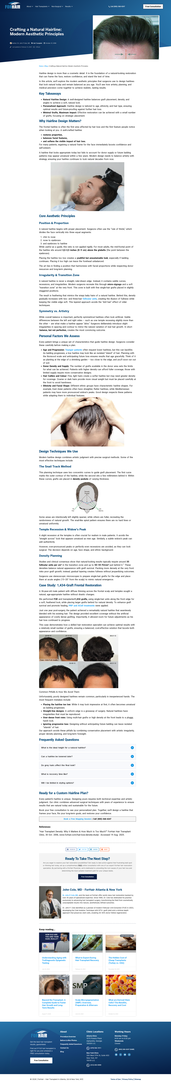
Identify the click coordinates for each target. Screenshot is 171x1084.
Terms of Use (116, 1079)
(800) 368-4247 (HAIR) (126, 1049)
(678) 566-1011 (95, 1048)
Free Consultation (87, 877)
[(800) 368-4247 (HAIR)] (116, 1049)
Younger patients (73, 350)
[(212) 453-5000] (87, 1065)
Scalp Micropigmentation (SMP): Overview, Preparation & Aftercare (87, 1002)
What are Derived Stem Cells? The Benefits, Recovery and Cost (119, 1002)
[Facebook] (116, 1054)
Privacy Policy (127, 1079)
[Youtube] (124, 1054)
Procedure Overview (68, 1037)
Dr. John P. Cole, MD (70, 895)
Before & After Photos (68, 1040)
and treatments (82, 605)
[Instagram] (129, 1054)
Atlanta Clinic (91, 1036)
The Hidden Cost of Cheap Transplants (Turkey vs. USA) (118, 960)
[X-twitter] (120, 1054)
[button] (71, 849)
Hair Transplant (37, 43)
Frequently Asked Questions (71, 1044)
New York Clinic (92, 1053)
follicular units (90, 299)
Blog (46, 66)
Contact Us (64, 1048)
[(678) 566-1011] (87, 1048)
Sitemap (138, 1079)
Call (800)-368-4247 (118, 6)
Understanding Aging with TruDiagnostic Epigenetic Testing (54, 960)
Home (41, 66)
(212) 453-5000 (95, 1065)
